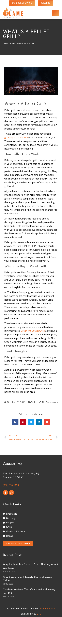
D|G (39, 613)
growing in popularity (16, 137)
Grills (33, 402)
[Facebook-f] (5, 492)
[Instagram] (11, 492)
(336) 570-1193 (11, 485)
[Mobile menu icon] (55, 13)
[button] (15, 422)
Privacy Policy (47, 608)
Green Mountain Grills (33, 330)
